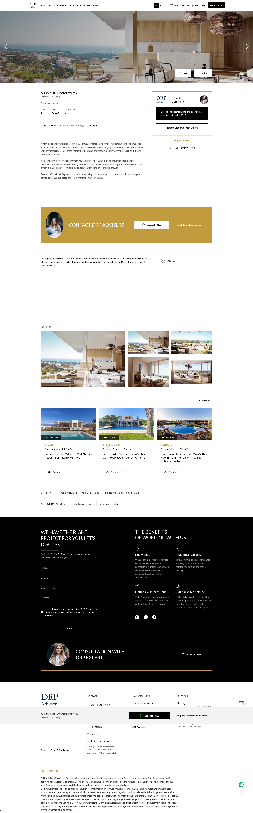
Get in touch (216, 5)
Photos (183, 73)
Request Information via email (192, 715)
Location (202, 73)
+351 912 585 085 (54, 554)
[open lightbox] (83, 359)
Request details (182, 140)
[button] (6, 47)
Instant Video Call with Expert (182, 127)
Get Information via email (190, 225)
